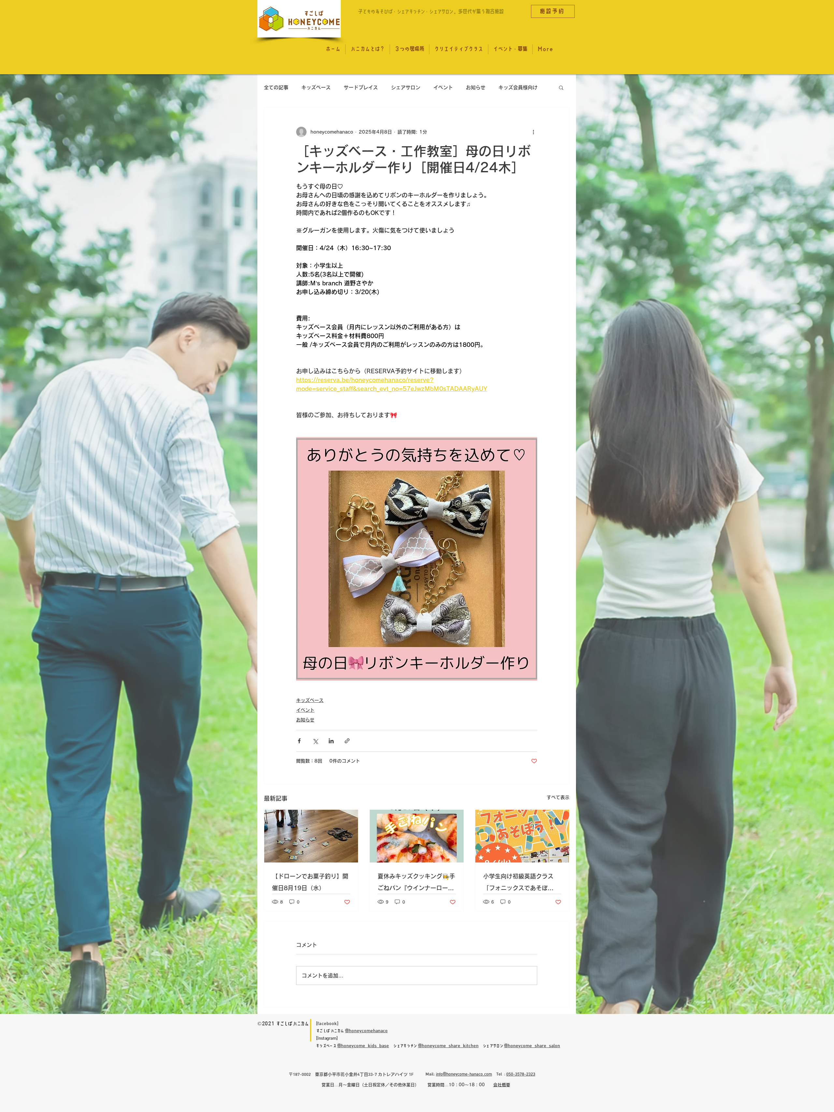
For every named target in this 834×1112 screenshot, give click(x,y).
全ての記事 (276, 87)
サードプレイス (361, 87)
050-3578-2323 (520, 1073)
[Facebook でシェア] (299, 741)
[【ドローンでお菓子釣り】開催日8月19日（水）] (311, 836)
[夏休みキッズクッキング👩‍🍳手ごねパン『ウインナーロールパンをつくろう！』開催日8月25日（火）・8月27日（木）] (417, 836)
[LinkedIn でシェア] (331, 741)
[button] (561, 87)
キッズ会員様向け (518, 87)
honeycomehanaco (368, 1030)
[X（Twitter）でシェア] (315, 741)
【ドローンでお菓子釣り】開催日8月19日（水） (310, 882)
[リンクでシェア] (347, 741)
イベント (443, 87)
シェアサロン (405, 87)
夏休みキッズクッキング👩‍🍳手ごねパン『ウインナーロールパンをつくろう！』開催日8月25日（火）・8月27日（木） (416, 883)
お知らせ (475, 87)
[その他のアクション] (533, 132)
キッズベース (316, 87)
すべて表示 (558, 797)
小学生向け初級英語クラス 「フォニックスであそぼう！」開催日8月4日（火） (519, 883)
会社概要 (501, 1085)
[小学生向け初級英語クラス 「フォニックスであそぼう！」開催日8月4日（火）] (522, 836)
